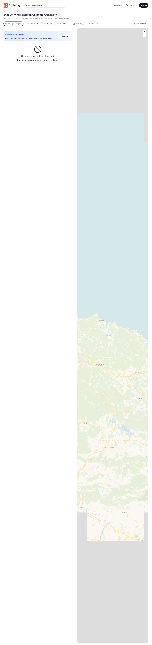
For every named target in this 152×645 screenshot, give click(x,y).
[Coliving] (12, 5)
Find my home (117, 5)
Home (6, 12)
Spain (13, 12)
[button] (144, 31)
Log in (133, 5)
